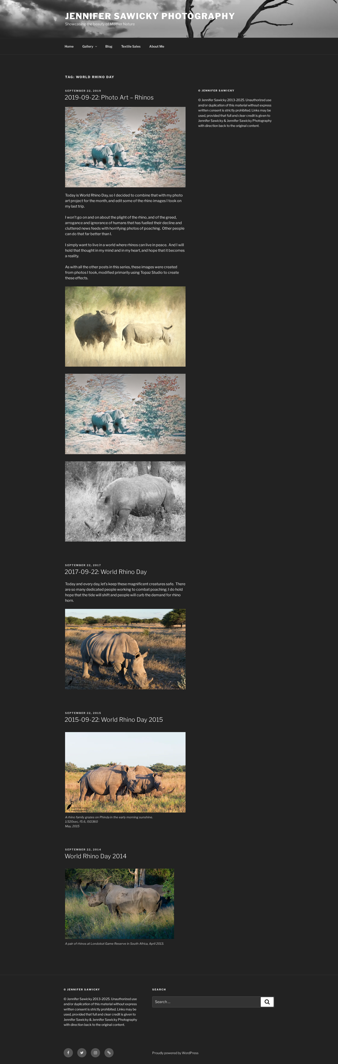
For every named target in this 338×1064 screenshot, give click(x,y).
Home (69, 46)
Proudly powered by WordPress (175, 1053)
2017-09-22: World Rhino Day (106, 571)
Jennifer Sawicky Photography (150, 16)
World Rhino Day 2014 (96, 856)
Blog (108, 46)
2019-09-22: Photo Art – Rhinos (109, 97)
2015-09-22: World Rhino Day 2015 (114, 719)
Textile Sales (130, 46)
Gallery (87, 46)
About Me (156, 46)
